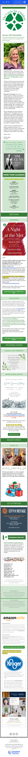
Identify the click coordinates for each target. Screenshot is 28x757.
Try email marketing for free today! (14, 754)
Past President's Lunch (14, 183)
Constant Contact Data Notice (17, 746)
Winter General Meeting (14, 196)
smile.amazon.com (21, 630)
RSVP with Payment (14, 434)
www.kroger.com (18, 680)
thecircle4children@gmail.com (15, 747)
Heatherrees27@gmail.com (9, 267)
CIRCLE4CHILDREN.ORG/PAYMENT (16, 415)
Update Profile (8, 746)
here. (19, 310)
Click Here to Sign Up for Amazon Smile (14, 647)
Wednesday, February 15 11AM (14, 197)
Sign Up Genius (21, 308)
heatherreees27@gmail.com (12, 283)
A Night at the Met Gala (14, 207)
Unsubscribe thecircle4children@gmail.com (14, 744)
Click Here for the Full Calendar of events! (14, 179)
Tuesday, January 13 (14, 184)
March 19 (14, 208)
